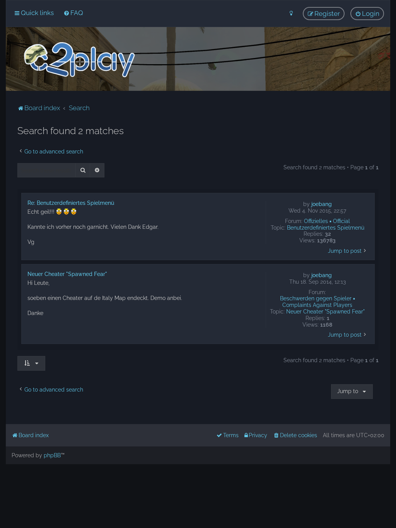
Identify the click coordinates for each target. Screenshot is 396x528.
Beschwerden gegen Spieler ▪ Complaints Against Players (317, 301)
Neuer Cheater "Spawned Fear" (325, 311)
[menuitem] (73, 13)
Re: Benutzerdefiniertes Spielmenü (70, 203)
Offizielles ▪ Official (327, 221)
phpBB (52, 455)
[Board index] (78, 60)
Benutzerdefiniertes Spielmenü (325, 228)
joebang (321, 204)
